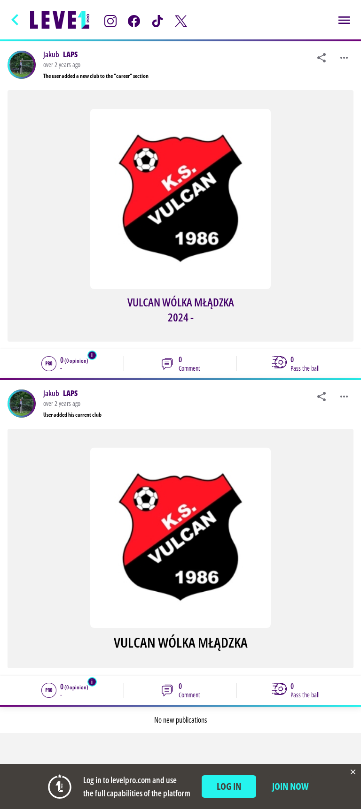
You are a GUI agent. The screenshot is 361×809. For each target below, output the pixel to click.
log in (229, 786)
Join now (290, 786)
